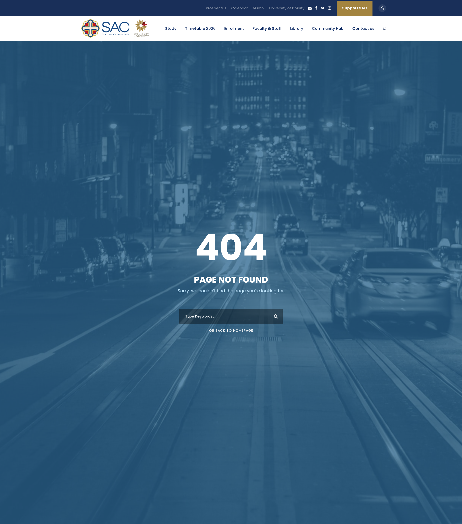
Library (296, 28)
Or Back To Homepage (231, 330)
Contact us (363, 28)
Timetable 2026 (200, 28)
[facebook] (316, 8)
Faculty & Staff (267, 28)
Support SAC (354, 8)
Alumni (258, 8)
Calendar (239, 8)
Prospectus (216, 8)
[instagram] (329, 8)
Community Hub (328, 28)
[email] (310, 8)
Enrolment (234, 28)
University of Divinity (286, 8)
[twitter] (322, 8)
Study (170, 28)
